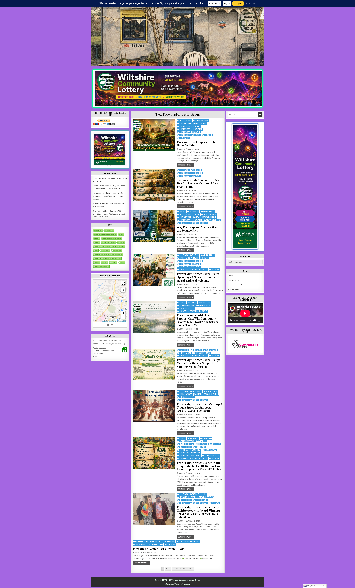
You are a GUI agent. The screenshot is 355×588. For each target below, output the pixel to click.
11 (177, 569)
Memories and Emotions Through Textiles (197, 497)
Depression (205, 302)
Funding (195, 255)
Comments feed (235, 285)
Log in (230, 276)
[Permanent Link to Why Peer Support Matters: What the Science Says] (154, 226)
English (311, 585)
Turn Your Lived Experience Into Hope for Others (197, 143)
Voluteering (185, 138)
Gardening (184, 350)
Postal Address (99, 348)
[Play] (231, 320)
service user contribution (191, 129)
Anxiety (183, 302)
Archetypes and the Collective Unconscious (109, 246)
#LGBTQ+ (109, 230)
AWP (96, 262)
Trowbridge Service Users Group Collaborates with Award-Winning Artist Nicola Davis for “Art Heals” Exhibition (198, 512)
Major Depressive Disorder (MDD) (193, 444)
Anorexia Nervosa (108, 242)
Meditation (196, 170)
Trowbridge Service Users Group (193, 223)
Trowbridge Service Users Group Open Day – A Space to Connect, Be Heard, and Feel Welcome (199, 277)
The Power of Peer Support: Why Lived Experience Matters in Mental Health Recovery (109, 214)
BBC (122, 262)
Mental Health (185, 120)
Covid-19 (193, 302)
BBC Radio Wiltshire (101, 266)
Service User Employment (190, 132)
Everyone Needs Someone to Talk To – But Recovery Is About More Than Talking (198, 183)
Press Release (201, 123)
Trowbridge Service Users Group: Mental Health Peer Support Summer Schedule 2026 (198, 363)
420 (121, 234)
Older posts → (186, 569)
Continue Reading (186, 165)
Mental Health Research (189, 214)
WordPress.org (235, 289)
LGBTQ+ (182, 211)
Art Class (184, 170)
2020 (97, 238)
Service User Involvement (190, 135)
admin (181, 149)
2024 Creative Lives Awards (112, 238)
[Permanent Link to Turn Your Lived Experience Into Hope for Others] (154, 135)
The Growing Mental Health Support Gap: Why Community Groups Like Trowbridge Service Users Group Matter (198, 320)
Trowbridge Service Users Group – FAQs (158, 549)
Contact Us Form (113, 341)
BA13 (105, 262)
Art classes (105, 250)
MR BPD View (200, 447)
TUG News (215, 269)
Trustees (208, 135)
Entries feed (233, 280)
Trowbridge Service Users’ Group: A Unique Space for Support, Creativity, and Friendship (200, 407)
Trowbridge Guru (213, 220)
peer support (185, 123)
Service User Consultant (190, 126)
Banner (113, 262)
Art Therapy (117, 250)
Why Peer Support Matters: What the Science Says (198, 228)
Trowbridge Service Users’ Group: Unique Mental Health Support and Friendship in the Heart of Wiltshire (199, 466)
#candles (98, 230)
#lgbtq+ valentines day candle (105, 234)
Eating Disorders (187, 305)
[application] (245, 313)
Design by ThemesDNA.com (177, 584)
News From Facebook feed (190, 450)
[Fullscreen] (259, 320)
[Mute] (254, 320)
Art (96, 250)
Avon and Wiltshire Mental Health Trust (107, 258)
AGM (96, 242)
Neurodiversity (202, 120)
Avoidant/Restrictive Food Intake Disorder (108, 254)
